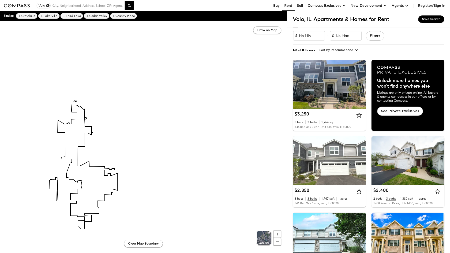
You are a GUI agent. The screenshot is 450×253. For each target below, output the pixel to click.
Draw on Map (267, 30)
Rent (288, 5)
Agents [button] (398, 5)
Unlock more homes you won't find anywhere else (403, 83)
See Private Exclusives (400, 111)
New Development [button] (366, 5)
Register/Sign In (431, 5)
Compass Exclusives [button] (324, 5)
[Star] (359, 115)
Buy (276, 5)
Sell (300, 5)
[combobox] (87, 5)
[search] (129, 5)
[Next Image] (360, 84)
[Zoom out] (277, 242)
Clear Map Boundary (143, 244)
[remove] (48, 5)
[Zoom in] (277, 234)
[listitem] (26, 16)
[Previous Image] (298, 84)
